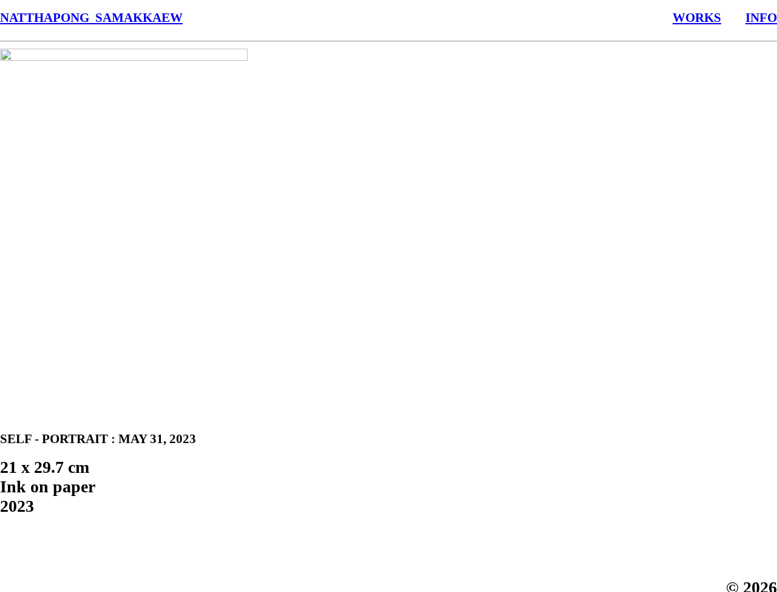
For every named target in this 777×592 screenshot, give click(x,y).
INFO (761, 17)
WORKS (697, 17)
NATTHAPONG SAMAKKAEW (91, 17)
